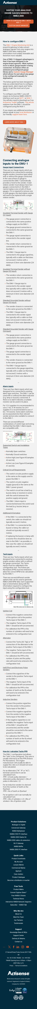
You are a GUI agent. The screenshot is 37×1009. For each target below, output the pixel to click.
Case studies (18, 874)
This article (29, 102)
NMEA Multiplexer (18, 831)
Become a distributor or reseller (18, 880)
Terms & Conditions (21, 965)
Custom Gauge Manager (18, 25)
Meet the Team (18, 917)
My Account (18, 862)
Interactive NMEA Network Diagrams (18, 902)
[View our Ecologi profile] (15, 991)
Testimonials (18, 923)
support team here (19, 114)
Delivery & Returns (18, 938)
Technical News (18, 899)
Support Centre (18, 935)
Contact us (18, 942)
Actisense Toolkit (10, 102)
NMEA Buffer (18, 846)
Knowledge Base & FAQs (18, 932)
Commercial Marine (18, 868)
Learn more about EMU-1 (15, 122)
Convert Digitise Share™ (18, 892)
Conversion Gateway (18, 828)
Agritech (18, 871)
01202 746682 (16, 958)
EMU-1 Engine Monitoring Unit (18, 45)
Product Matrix (18, 889)
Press (11, 965)
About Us (18, 914)
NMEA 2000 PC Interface (18, 849)
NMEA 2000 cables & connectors (18, 840)
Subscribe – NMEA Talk (18, 905)
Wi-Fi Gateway (19, 843)
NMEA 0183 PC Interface (18, 834)
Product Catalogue (18, 877)
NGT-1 (21, 98)
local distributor (26, 112)
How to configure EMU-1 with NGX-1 (18, 21)
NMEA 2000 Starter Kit (18, 837)
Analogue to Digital (18, 825)
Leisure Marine (18, 865)
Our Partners (18, 920)
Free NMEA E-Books (18, 896)
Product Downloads (18, 859)
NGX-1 (29, 98)
